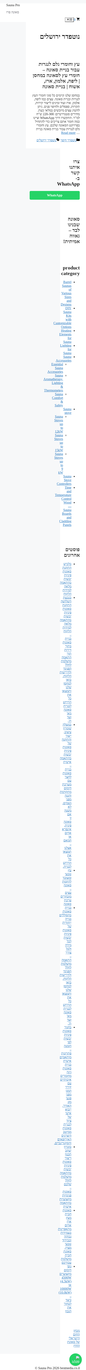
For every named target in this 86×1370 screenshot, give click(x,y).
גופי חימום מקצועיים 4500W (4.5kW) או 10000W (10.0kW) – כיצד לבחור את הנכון (65, 1289)
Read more (68, 133)
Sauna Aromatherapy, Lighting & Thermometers (53, 383)
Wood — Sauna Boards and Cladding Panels (65, 514)
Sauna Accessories (63, 358)
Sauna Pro (13, 5)
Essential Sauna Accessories (55, 367)
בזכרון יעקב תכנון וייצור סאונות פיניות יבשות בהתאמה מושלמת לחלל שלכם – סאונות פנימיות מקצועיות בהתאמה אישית (65, 1176)
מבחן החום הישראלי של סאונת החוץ (73, 1338)
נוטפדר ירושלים (46, 140)
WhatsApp (54, 195)
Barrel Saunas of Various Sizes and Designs (66, 293)
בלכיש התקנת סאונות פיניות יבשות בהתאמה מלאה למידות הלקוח (65, 579)
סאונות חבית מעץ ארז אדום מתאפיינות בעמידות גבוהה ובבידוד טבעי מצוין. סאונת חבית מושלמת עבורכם (64, 1236)
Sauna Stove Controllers (64, 480)
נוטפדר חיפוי (68, 140)
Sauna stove (67, 411)
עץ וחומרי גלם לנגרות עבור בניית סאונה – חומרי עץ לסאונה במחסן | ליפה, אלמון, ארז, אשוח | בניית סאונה (56, 75)
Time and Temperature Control (63, 493)
